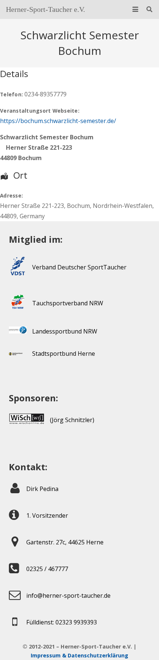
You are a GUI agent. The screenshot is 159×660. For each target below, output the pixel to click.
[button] (135, 9)
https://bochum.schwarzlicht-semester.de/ (58, 121)
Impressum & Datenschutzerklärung (79, 655)
